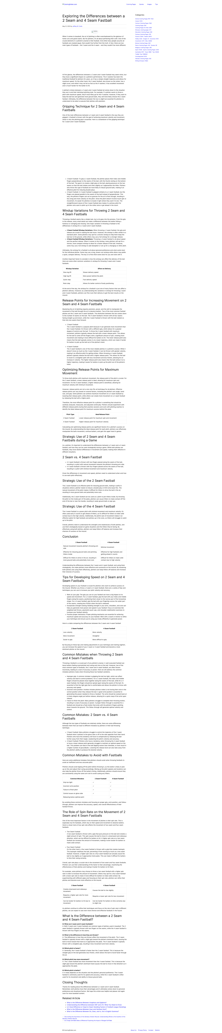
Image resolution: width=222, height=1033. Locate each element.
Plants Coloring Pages (142, 45)
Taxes (148, 52)
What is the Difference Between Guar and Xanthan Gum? (87, 1009)
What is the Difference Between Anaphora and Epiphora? (87, 1002)
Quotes (141, 4)
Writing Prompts (141, 61)
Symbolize (139, 52)
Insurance (154, 38)
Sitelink (157, 1030)
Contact (150, 1030)
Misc (148, 41)
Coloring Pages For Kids (143, 27)
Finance (139, 36)
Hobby (138, 38)
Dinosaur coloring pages (143, 30)
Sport (138, 49)
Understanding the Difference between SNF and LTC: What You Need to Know (94, 1005)
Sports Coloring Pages (151, 49)
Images (149, 4)
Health (148, 36)
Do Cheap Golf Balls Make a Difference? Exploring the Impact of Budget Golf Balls (88, 1020)
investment (139, 41)
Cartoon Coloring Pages (143, 23)
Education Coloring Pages (143, 32)
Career (138, 21)
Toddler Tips (141, 54)
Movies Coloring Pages (143, 43)
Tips (156, 4)
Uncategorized (141, 56)
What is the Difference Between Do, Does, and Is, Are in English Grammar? (93, 1011)
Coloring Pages (131, 4)
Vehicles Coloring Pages (143, 58)
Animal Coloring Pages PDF (144, 18)
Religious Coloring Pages (143, 47)
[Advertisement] (94, 61)
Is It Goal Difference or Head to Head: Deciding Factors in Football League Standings (96, 1007)
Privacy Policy (142, 1030)
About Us (133, 1030)
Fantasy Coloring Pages (143, 34)
